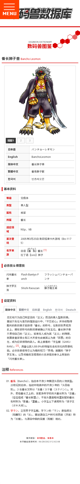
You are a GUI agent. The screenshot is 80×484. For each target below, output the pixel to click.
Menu (24, 13)
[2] (17, 345)
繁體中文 (24, 310)
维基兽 (50, 438)
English (47, 310)
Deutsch (71, 310)
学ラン (14, 410)
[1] (45, 249)
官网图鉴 (41, 438)
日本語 (36, 310)
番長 (13, 381)
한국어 (59, 310)
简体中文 (10, 310)
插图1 (10, 140)
